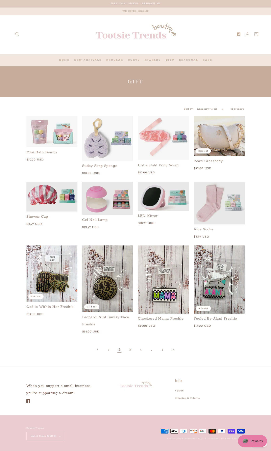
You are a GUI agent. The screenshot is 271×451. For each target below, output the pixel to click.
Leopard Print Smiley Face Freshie (105, 320)
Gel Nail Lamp (95, 220)
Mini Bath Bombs (41, 152)
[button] (17, 34)
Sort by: (188, 108)
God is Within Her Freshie (50, 307)
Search (179, 390)
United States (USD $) (43, 436)
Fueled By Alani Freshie (215, 318)
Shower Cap (37, 216)
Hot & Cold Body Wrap (158, 165)
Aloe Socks (203, 229)
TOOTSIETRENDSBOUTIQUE (188, 438)
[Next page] (173, 349)
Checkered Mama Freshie (161, 318)
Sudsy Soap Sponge (99, 166)
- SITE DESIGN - (212, 438)
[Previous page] (98, 349)
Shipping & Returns (187, 398)
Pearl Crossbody (208, 161)
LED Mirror (148, 216)
